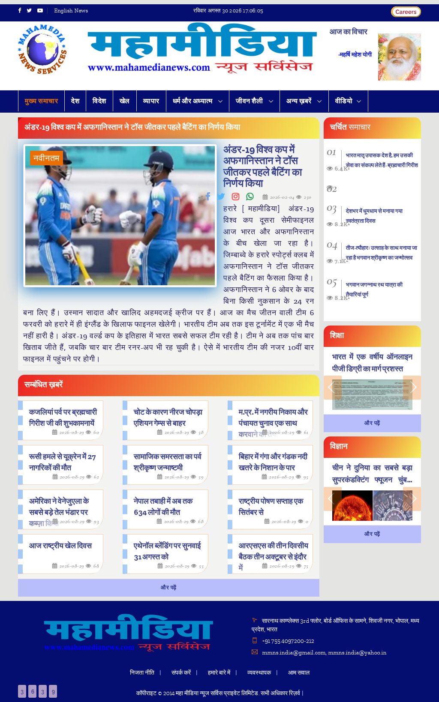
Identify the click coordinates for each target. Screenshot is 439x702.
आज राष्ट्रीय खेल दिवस (60, 545)
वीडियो (344, 101)
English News (71, 11)
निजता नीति (142, 672)
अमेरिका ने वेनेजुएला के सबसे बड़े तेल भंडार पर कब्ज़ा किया (59, 512)
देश (75, 101)
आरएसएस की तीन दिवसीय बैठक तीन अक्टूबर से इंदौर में (273, 557)
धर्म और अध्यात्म (193, 101)
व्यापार (151, 101)
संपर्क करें (181, 672)
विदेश (99, 101)
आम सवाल (299, 672)
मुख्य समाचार (41, 101)
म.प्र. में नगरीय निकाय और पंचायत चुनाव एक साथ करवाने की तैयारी (273, 423)
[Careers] (406, 10)
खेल (125, 101)
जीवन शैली (250, 101)
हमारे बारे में (219, 672)
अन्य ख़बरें (299, 101)
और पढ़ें (169, 588)
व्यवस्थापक (259, 672)
